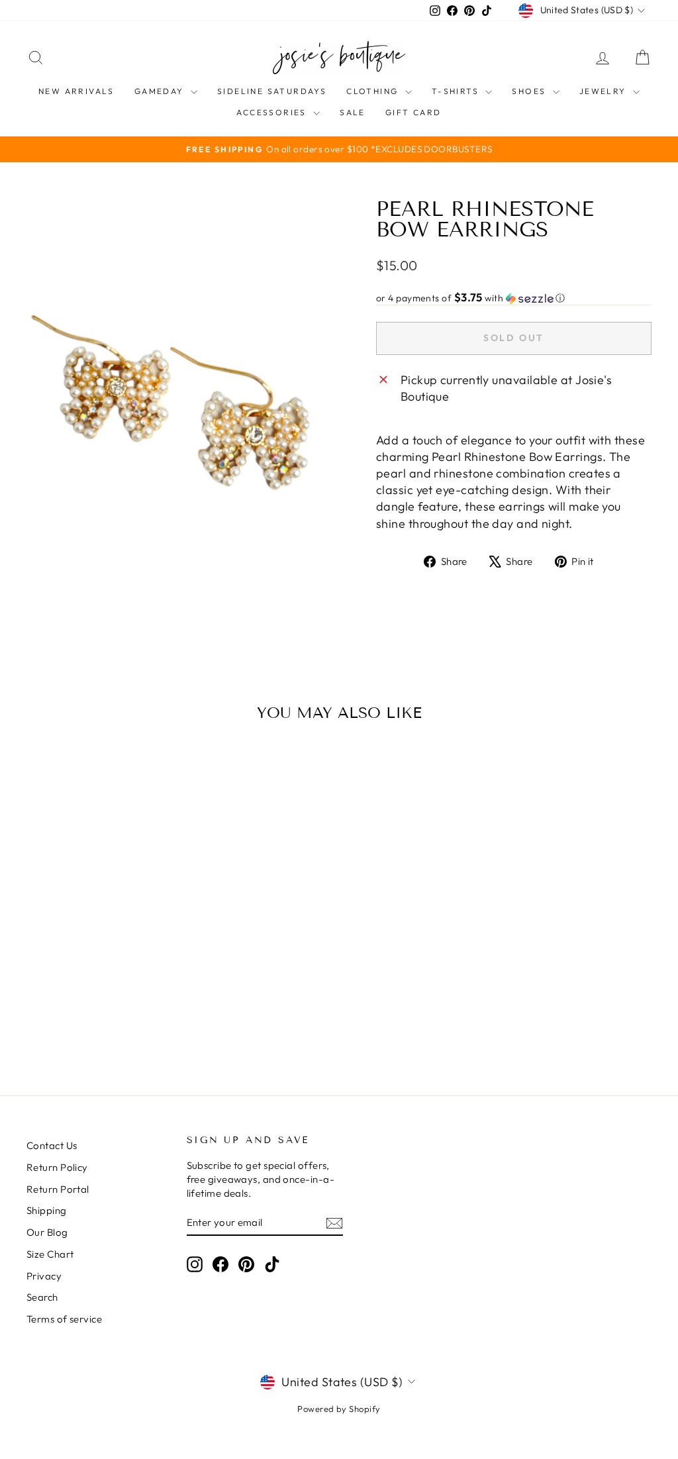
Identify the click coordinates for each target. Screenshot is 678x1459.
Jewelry (604, 91)
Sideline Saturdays (271, 91)
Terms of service (64, 1319)
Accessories (273, 112)
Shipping (46, 1210)
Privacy (44, 1276)
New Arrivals (76, 91)
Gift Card (413, 112)
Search (42, 1297)
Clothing (374, 91)
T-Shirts (457, 91)
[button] (514, 298)
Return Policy (57, 1167)
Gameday (160, 91)
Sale (352, 112)
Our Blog (47, 1232)
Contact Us (51, 1145)
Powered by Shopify (338, 1408)
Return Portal (57, 1189)
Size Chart (50, 1254)
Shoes (530, 91)
